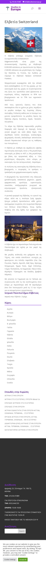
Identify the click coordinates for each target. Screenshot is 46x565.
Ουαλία (10, 382)
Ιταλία (9, 346)
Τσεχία (9, 364)
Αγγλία (9, 309)
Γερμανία (10, 331)
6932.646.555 (12, 503)
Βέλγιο (9, 316)
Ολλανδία (11, 379)
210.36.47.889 (16, 2)
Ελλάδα (10, 338)
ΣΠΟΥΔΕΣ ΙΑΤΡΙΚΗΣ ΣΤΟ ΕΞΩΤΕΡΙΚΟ (19, 403)
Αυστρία (10, 313)
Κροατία (10, 368)
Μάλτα (9, 371)
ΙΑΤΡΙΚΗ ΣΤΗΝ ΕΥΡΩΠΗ (14, 395)
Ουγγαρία (11, 375)
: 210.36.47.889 (12, 496)
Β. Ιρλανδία (11, 324)
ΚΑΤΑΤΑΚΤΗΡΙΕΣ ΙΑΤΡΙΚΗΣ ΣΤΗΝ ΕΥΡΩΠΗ (21, 430)
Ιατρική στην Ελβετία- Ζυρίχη (16, 296)
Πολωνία (10, 349)
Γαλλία (9, 327)
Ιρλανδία (10, 342)
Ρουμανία (10, 353)
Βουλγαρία (11, 320)
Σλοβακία (10, 360)
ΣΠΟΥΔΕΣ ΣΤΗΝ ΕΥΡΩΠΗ (15, 407)
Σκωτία (9, 357)
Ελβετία (10, 335)
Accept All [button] (22, 559)
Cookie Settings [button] (9, 559)
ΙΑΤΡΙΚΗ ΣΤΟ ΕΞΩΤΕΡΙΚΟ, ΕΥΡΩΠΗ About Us (22, 399)
